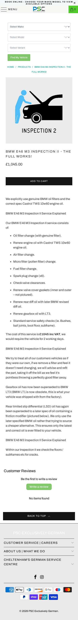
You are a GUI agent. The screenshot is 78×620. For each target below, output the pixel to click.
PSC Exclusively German (43, 611)
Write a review (39, 486)
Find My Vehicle (18, 57)
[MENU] (2, 9)
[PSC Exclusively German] (39, 9)
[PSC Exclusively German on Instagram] (42, 577)
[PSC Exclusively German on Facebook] (35, 577)
